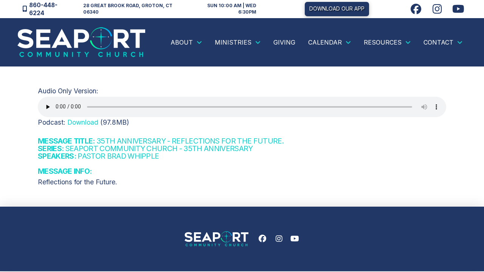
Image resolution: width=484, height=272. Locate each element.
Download (82, 122)
